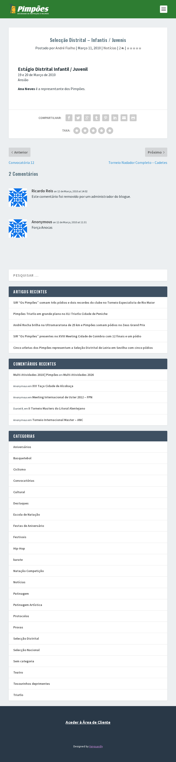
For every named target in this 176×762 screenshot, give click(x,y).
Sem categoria (23, 661)
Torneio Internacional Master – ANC (57, 420)
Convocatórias (23, 481)
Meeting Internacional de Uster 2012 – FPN (62, 397)
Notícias (109, 48)
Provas (18, 627)
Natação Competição (28, 571)
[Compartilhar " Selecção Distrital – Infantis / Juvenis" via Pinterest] (105, 117)
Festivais (19, 537)
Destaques (21, 503)
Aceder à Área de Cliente (88, 722)
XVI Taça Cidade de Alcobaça (52, 386)
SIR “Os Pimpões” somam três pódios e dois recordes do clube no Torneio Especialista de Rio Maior (84, 302)
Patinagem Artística (27, 605)
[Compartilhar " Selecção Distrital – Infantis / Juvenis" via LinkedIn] (114, 117)
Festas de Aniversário (28, 526)
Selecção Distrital (26, 638)
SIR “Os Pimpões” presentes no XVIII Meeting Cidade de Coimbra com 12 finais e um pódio (77, 336)
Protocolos (21, 616)
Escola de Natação (26, 514)
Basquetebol (22, 458)
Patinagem (21, 593)
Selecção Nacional (26, 650)
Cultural (19, 492)
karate (18, 560)
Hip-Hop (19, 548)
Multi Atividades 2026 (78, 375)
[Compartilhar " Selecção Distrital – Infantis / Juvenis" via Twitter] (78, 117)
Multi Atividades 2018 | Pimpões (35, 375)
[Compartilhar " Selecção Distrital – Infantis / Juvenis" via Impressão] (133, 117)
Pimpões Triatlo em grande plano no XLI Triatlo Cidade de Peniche (60, 314)
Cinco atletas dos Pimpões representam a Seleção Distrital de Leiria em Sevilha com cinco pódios (83, 348)
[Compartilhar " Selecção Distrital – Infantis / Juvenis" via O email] (124, 117)
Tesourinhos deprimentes (31, 684)
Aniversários (22, 447)
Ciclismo (19, 469)
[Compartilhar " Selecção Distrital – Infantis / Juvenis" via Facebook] (69, 117)
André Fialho (65, 48)
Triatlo (18, 695)
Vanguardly (96, 746)
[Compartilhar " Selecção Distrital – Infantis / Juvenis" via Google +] (87, 117)
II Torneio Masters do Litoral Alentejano (56, 408)
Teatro (18, 672)
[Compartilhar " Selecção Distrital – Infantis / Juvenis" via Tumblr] (96, 117)
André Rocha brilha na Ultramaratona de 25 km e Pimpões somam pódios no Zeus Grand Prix (79, 325)
